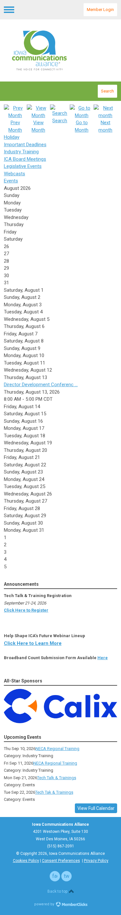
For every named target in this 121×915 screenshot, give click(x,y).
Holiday (11, 137)
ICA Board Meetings (25, 159)
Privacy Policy (96, 860)
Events (11, 181)
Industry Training (21, 152)
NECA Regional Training (57, 748)
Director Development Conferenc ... (41, 384)
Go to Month (81, 126)
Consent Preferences (61, 860)
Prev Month (15, 126)
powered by (44, 904)
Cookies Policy (26, 860)
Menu (9, 9)
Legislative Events (23, 166)
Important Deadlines (25, 144)
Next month (105, 126)
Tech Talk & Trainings (56, 777)
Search (107, 91)
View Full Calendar (96, 808)
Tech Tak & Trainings (54, 792)
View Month (38, 126)
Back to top (57, 891)
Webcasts (14, 174)
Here (102, 657)
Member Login (100, 9)
